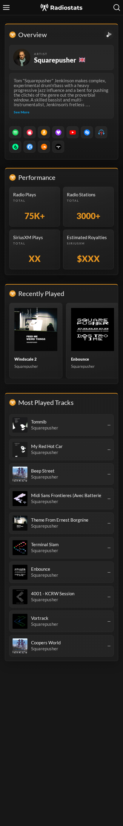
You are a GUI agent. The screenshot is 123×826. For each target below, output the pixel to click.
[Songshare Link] (109, 35)
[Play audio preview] (20, 425)
